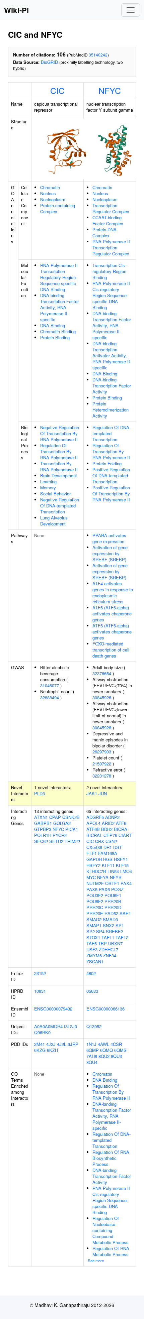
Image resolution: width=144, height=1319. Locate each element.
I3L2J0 (70, 1026)
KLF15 (122, 865)
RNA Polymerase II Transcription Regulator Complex (111, 247)
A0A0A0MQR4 (48, 1026)
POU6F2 (94, 901)
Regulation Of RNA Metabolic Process (110, 1251)
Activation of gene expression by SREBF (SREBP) (110, 553)
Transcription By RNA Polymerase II (59, 466)
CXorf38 (94, 847)
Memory (48, 487)
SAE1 (125, 913)
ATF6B (93, 829)
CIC (57, 90)
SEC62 (41, 841)
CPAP (55, 817)
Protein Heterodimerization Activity (110, 409)
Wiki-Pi (16, 10)
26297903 (101, 751)
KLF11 (108, 865)
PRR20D (112, 907)
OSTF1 (112, 883)
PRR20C (94, 907)
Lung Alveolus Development (54, 520)
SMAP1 (93, 925)
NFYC (109, 90)
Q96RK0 (42, 1032)
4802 (91, 973)
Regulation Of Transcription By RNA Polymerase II (59, 451)
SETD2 (56, 841)
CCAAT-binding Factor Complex (107, 220)
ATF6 (121, 823)
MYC (91, 877)
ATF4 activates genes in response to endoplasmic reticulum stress (112, 592)
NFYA (103, 877)
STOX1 (93, 937)
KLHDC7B (96, 871)
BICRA (120, 829)
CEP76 (110, 835)
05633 (92, 991)
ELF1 (91, 853)
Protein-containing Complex (57, 208)
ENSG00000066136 (105, 1008)
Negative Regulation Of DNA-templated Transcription (59, 505)
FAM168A (107, 853)
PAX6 (104, 889)
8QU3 (116, 1056)
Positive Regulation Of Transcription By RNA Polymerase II (111, 493)
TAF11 (107, 937)
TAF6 (91, 943)
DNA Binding (52, 325)
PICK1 (71, 829)
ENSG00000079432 (53, 1008)
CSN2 (111, 841)
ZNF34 (109, 955)
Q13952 (93, 1026)
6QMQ (106, 1050)
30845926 (101, 697)
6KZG (40, 1050)
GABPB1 (43, 823)
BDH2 (107, 829)
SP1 (120, 925)
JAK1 (91, 793)
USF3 (91, 949)
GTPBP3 (42, 829)
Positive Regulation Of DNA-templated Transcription (111, 475)
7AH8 (91, 1056)
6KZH (52, 1050)
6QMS (120, 1050)
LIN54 (113, 871)
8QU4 (91, 1062)
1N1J (91, 1044)
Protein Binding (55, 337)
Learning (48, 481)
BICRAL (94, 835)
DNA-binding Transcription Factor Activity (111, 385)
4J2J (51, 1044)
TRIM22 (72, 841)
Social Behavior (55, 493)
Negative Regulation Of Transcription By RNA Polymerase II (59, 433)
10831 (40, 991)
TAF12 (122, 937)
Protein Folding (107, 463)
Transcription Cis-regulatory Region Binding (109, 271)
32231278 (101, 775)
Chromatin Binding (58, 331)
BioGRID (49, 62)
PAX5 (91, 889)
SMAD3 (110, 919)
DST (117, 847)
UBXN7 (115, 943)
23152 (40, 973)
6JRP (73, 1044)
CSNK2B (71, 817)
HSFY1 (121, 859)
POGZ (117, 889)
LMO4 (126, 871)
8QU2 (104, 1056)
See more (96, 1260)
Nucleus (48, 193)
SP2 (90, 931)
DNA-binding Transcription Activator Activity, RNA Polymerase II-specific (111, 355)
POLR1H (42, 835)
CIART (125, 835)
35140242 (98, 54)
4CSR (116, 1044)
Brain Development (58, 475)
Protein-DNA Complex (104, 232)
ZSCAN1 (94, 961)
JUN (102, 793)
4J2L (61, 1044)
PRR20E (94, 913)
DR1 (107, 847)
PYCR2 (60, 835)
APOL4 (93, 823)
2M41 (39, 1044)
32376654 (101, 673)
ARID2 (108, 823)
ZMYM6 (94, 955)
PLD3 (39, 793)
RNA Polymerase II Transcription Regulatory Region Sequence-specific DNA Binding (59, 277)
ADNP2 (112, 817)
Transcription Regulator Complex (110, 208)
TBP (102, 943)
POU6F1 (112, 895)
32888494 (49, 697)
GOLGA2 (62, 823)
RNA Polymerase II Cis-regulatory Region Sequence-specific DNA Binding (111, 295)
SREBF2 (114, 931)
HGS (108, 859)
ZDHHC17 (108, 949)
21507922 (101, 763)
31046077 (49, 685)
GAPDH (94, 859)
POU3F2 (94, 895)
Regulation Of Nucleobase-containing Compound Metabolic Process (110, 1230)
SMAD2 (93, 919)
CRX (99, 841)
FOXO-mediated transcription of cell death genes (110, 649)
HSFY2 (93, 865)
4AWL (103, 1044)
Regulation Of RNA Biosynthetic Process (110, 1158)
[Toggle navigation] (130, 10)
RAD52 (111, 913)
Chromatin (50, 187)
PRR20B (112, 901)
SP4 (100, 931)
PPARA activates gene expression (109, 538)
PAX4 (126, 883)
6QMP (92, 1050)
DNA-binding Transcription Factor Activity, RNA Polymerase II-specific (59, 307)
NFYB (116, 877)
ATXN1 (41, 817)
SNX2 (108, 925)
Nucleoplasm (52, 199)
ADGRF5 (95, 817)
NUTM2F (95, 883)
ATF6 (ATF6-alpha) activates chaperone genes (112, 613)
